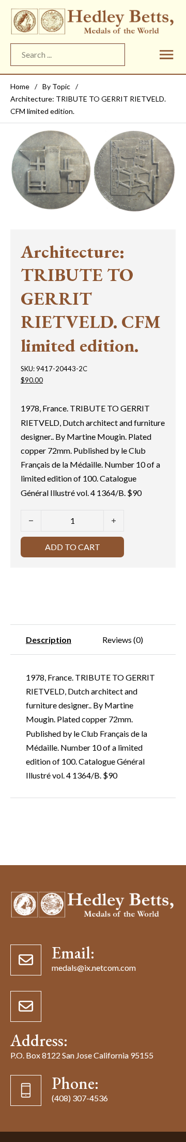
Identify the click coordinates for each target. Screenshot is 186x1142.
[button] (162, 142)
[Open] (166, 54)
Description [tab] (48, 639)
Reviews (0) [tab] (122, 639)
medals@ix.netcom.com (94, 968)
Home (19, 86)
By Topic (56, 86)
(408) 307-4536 (80, 1098)
